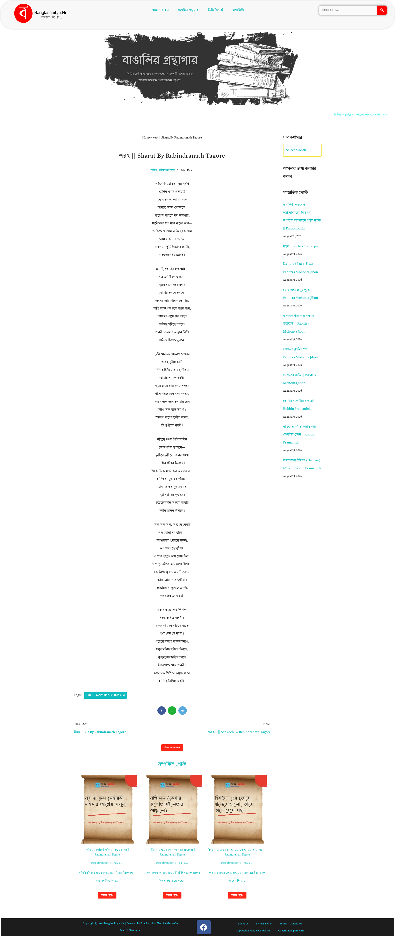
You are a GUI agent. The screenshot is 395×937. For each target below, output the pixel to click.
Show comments (172, 747)
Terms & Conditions (291, 924)
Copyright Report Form (291, 931)
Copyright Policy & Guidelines (253, 931)
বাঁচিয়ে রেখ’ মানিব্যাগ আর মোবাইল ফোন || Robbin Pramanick (299, 434)
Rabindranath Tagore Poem (105, 695)
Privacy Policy (264, 924)
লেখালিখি (238, 10)
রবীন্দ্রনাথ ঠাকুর (167, 170)
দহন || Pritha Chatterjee (300, 246)
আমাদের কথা (160, 10)
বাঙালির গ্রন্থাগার (187, 10)
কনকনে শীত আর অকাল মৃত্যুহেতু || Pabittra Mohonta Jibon (298, 323)
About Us (243, 924)
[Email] (182, 710)
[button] (188, 11)
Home (146, 137)
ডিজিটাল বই (217, 10)
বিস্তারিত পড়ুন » (105, 896)
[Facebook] (161, 710)
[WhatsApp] (172, 710)
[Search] (382, 10)
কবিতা (154, 170)
